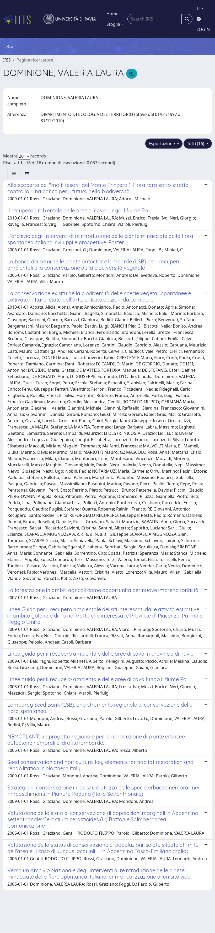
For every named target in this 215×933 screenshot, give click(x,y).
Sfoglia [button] (113, 24)
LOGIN (203, 29)
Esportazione (162, 143)
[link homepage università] (69, 19)
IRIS (7, 60)
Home (112, 14)
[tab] (13, 173)
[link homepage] (19, 19)
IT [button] (198, 8)
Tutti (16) (196, 143)
